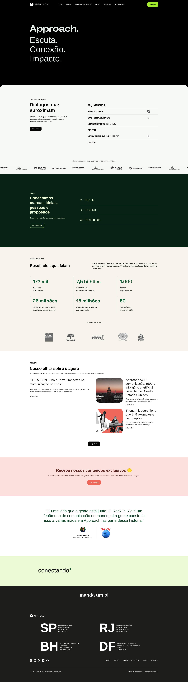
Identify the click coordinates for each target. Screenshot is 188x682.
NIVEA (89, 200)
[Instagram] (35, 660)
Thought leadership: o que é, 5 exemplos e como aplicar (141, 414)
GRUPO (68, 4)
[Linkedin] (43, 660)
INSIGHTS (107, 4)
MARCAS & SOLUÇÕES (83, 4)
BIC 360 (90, 210)
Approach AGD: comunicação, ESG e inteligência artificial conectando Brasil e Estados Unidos (140, 387)
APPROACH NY (120, 4)
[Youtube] (47, 660)
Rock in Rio (92, 219)
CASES (97, 4)
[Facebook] (31, 660)
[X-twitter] (39, 660)
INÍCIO (60, 4)
